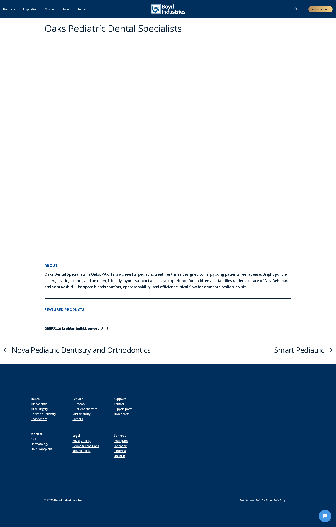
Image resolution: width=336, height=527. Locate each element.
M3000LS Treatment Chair (69, 328)
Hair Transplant (41, 449)
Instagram (121, 441)
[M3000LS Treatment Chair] (69, 321)
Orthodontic (39, 404)
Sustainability (81, 414)
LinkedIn (119, 456)
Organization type (112, 36)
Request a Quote (320, 9)
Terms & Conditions (85, 446)
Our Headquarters (84, 409)
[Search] (295, 9)
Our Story (78, 404)
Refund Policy (81, 451)
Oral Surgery (39, 409)
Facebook (120, 446)
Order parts (122, 414)
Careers (77, 419)
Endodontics (39, 419)
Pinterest (120, 451)
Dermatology (39, 444)
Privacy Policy (81, 441)
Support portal (123, 409)
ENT (33, 439)
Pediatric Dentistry (43, 414)
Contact (119, 404)
